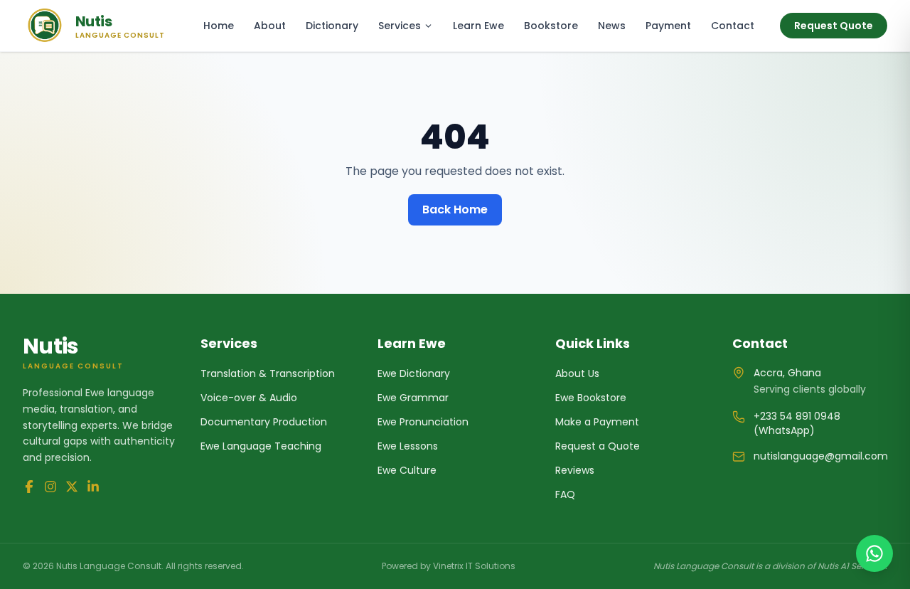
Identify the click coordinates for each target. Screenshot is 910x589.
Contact (732, 25)
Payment (668, 25)
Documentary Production (263, 422)
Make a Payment (597, 422)
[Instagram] (50, 486)
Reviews (574, 470)
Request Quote (833, 25)
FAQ (565, 494)
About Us (577, 373)
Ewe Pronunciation (423, 422)
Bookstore (551, 25)
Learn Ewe (478, 25)
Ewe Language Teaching (260, 446)
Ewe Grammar (413, 398)
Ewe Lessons (408, 446)
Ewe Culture (407, 470)
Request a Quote (597, 446)
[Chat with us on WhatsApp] (874, 553)
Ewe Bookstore (590, 398)
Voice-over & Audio (248, 398)
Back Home (455, 209)
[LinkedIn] (93, 486)
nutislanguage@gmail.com (821, 456)
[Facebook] (29, 486)
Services (399, 25)
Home (218, 25)
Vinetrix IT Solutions (474, 566)
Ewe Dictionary (414, 373)
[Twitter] (71, 486)
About (270, 25)
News (612, 25)
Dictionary (332, 25)
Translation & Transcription (267, 373)
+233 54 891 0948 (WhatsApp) (797, 423)
